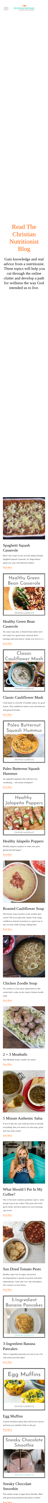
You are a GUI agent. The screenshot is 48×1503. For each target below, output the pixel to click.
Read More (7, 567)
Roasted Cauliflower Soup (23, 908)
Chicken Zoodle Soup (20, 983)
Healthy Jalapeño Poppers (23, 841)
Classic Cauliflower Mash (23, 697)
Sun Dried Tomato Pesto (22, 1269)
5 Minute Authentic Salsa (22, 1118)
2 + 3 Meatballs (15, 1054)
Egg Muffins (13, 1416)
